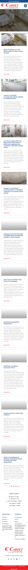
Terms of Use (14, 569)
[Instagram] (11, 559)
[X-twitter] (14, 559)
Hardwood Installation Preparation (11, 323)
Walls (16, 521)
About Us (4, 519)
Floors (16, 519)
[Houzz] (17, 559)
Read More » (7, 74)
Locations (4, 521)
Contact (4, 517)
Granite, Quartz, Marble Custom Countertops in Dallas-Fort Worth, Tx (20, 534)
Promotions (5, 524)
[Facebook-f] (8, 559)
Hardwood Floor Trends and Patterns (13, 414)
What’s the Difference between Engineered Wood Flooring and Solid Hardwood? (13, 459)
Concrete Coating (20, 539)
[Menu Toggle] (25, 5)
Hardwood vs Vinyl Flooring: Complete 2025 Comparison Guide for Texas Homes (13, 235)
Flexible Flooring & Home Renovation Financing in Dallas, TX (7, 528)
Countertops (18, 517)
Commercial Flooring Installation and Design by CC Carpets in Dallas (20, 526)
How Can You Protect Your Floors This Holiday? (13, 280)
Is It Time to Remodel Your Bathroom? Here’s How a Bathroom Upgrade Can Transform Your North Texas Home (13, 144)
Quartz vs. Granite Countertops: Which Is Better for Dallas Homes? (13, 96)
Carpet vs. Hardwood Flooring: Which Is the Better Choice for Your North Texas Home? (13, 190)
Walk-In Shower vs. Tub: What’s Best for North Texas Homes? (13, 51)
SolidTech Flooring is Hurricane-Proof (11, 367)
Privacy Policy (21, 566)
